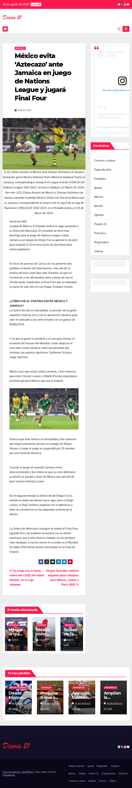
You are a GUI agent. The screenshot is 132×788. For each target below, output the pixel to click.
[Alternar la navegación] (126, 29)
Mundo (98, 205)
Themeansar (9, 775)
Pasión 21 (20, 48)
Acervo (102, 781)
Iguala (98, 187)
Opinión (99, 215)
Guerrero (115, 766)
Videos (98, 251)
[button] (118, 28)
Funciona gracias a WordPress (18, 772)
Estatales (100, 178)
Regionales (101, 242)
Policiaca (100, 233)
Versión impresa (77, 766)
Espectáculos (102, 169)
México (98, 196)
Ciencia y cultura (104, 160)
